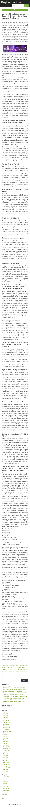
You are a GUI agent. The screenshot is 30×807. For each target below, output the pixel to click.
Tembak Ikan (6, 788)
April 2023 (5, 771)
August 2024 (6, 754)
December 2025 (6, 726)
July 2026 (5, 713)
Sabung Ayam (6, 786)
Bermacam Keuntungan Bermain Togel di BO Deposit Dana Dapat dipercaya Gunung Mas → (22, 669)
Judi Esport (5, 781)
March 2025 (6, 741)
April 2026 (5, 719)
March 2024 (6, 762)
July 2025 (5, 734)
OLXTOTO (19, 804)
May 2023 (5, 769)
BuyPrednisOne (11, 2)
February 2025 (6, 743)
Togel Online (6, 790)
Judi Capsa (5, 779)
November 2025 (6, 727)
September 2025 (7, 731)
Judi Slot (14, 659)
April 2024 (5, 760)
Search (3, 678)
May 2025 (5, 738)
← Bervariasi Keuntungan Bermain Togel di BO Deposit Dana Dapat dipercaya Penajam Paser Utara (8, 669)
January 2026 (6, 724)
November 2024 (6, 748)
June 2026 (5, 715)
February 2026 (6, 722)
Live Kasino (6, 785)
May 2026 (5, 717)
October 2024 (6, 750)
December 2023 (6, 767)
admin (9, 659)
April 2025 (5, 740)
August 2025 (6, 733)
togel (3, 798)
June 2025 (5, 736)
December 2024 (6, 747)
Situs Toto (4, 794)
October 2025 (6, 729)
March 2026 (6, 720)
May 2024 (5, 759)
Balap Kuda (6, 776)
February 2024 (6, 764)
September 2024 (7, 752)
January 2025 (6, 745)
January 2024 (6, 766)
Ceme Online (6, 778)
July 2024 (5, 755)
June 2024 (5, 757)
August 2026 (6, 712)
